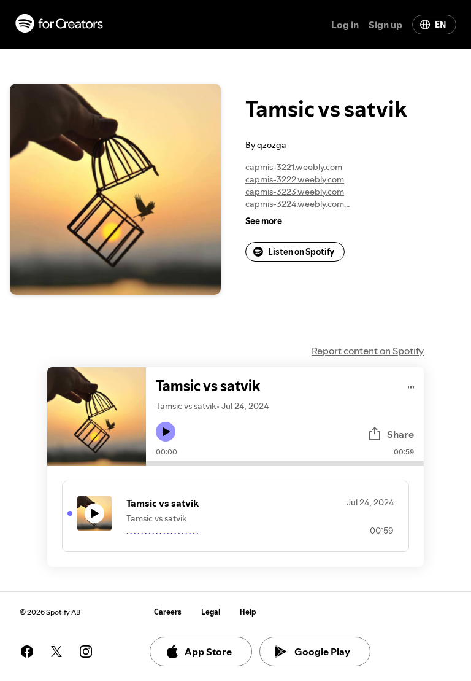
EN (440, 24)
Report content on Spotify (368, 350)
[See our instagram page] (85, 651)
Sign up (385, 24)
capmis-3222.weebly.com (294, 179)
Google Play (322, 651)
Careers (168, 612)
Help (248, 612)
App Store (208, 651)
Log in (345, 24)
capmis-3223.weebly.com (294, 191)
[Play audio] (411, 385)
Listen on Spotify (301, 252)
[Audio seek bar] (285, 463)
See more (263, 221)
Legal (210, 612)
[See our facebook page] (27, 651)
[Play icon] (165, 432)
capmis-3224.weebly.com (294, 204)
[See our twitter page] (56, 651)
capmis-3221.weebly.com (293, 167)
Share (400, 434)
